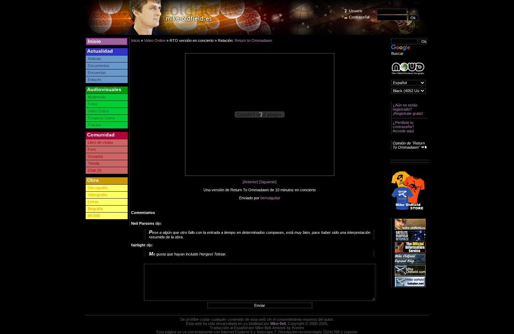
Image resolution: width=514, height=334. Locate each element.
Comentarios (143, 212)
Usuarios (95, 156)
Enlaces (94, 79)
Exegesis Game (101, 118)
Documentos (98, 66)
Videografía (97, 195)
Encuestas (97, 72)
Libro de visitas (100, 142)
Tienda (93, 163)
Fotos (93, 104)
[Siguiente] (268, 182)
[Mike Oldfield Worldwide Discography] (407, 68)
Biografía (95, 209)
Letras (93, 202)
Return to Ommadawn (253, 40)
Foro (92, 149)
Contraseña (359, 17)
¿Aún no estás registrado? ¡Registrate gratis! (408, 109)
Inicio (94, 41)
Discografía (97, 188)
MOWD (94, 216)
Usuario (355, 11)
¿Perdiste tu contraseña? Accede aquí (403, 126)
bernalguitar (270, 198)
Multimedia (97, 97)
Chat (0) (95, 170)
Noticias (94, 59)
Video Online (98, 111)
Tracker (94, 125)
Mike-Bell (278, 323)
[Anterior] (250, 182)
